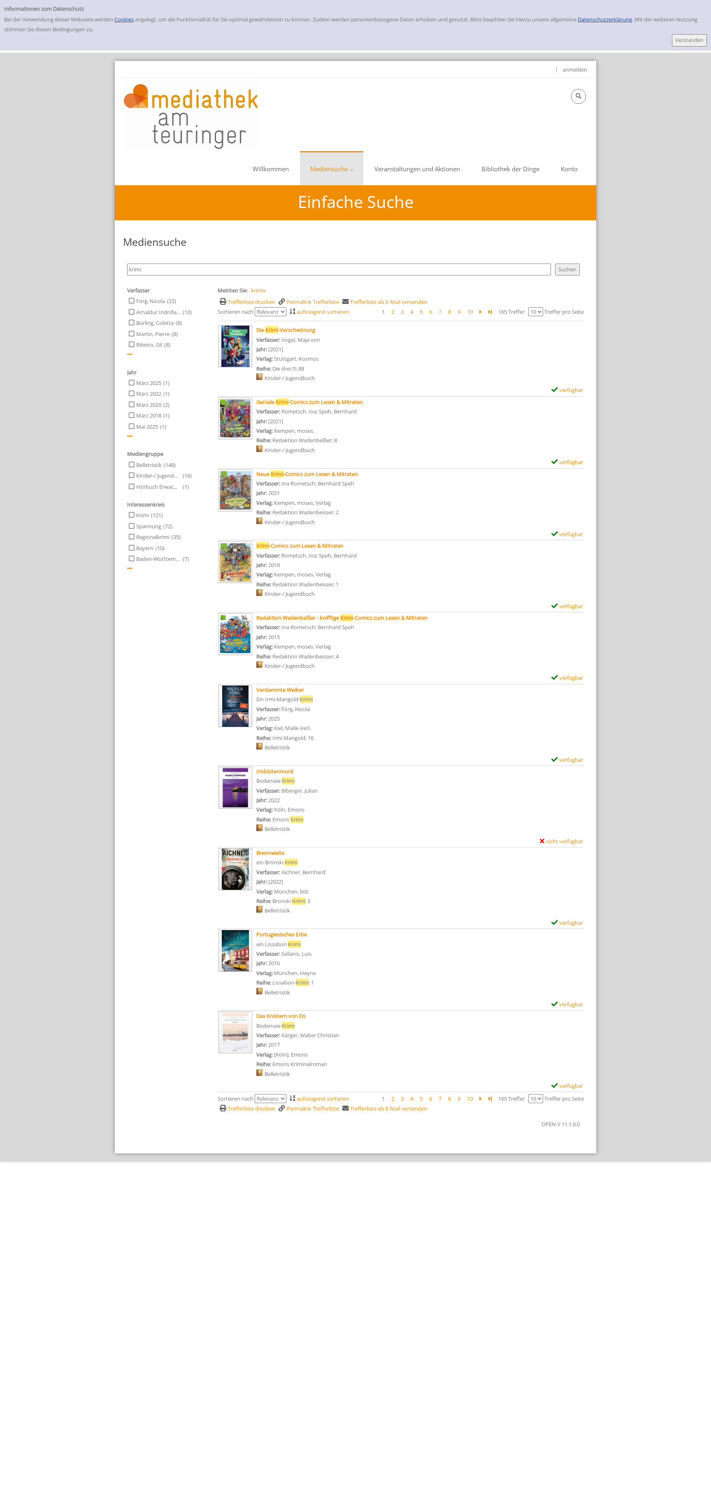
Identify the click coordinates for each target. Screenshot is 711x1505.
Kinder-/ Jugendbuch (158, 475)
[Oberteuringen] (190, 114)
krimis (258, 290)
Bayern (144, 548)
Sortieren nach (235, 311)
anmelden (574, 69)
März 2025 (148, 383)
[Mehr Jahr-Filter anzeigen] (129, 436)
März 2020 (148, 404)
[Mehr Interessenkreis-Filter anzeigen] (129, 568)
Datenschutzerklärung (605, 19)
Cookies (124, 19)
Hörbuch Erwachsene (158, 486)
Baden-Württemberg (158, 558)
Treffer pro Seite (564, 311)
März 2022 (148, 393)
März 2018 (148, 415)
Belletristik (149, 465)
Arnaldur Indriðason (158, 312)
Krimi (142, 515)
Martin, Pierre (153, 334)
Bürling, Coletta (155, 323)
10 (470, 311)
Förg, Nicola (150, 301)
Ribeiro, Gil (149, 344)
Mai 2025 (147, 426)
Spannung (148, 526)
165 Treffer (511, 311)
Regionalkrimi (153, 537)
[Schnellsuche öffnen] (578, 96)
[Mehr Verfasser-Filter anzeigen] (129, 354)
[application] (331, 168)
